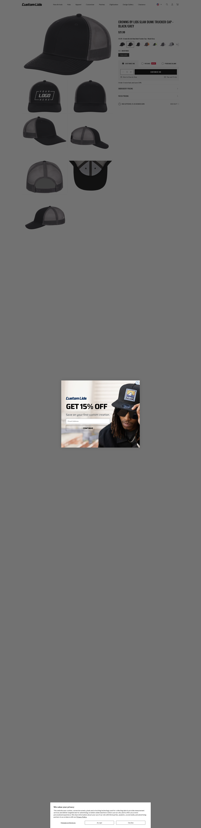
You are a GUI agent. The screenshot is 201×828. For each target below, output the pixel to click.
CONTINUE (88, 428)
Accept (99, 823)
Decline (130, 823)
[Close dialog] (137, 382)
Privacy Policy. (81, 817)
